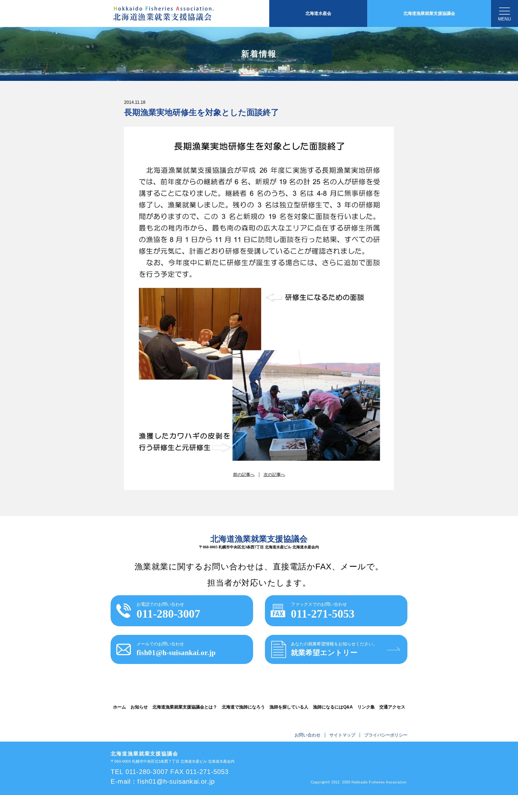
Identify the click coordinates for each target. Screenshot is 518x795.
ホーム (119, 707)
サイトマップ (342, 735)
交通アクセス (392, 707)
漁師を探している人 (289, 707)
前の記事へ (244, 474)
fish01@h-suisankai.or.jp (176, 781)
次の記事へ (274, 474)
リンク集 (366, 707)
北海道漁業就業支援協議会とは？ (184, 707)
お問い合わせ (308, 735)
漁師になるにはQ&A (333, 707)
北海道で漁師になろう (243, 707)
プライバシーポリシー (385, 735)
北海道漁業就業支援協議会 (429, 13)
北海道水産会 (318, 13)
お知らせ (139, 707)
